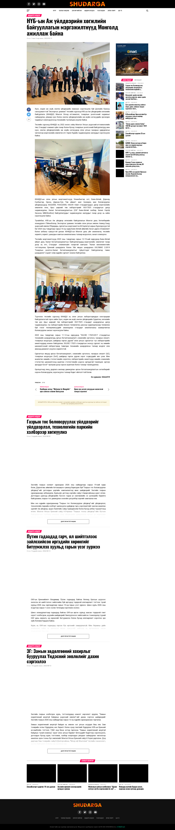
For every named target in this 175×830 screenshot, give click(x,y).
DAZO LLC (121, 827)
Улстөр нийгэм (77, 11)
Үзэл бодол (101, 11)
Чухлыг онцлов (64, 11)
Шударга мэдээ (89, 11)
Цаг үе (120, 11)
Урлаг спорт (111, 11)
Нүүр (54, 11)
